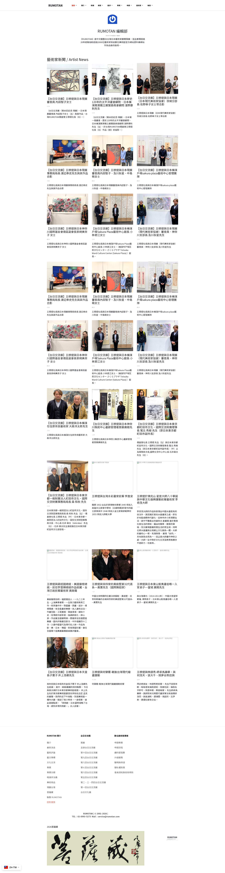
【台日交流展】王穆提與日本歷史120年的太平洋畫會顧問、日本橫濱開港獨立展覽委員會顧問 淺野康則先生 (112, 103)
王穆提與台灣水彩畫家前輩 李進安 (112, 496)
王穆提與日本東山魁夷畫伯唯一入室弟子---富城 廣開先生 (157, 585)
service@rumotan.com (109, 816)
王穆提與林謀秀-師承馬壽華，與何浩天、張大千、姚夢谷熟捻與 (156, 673)
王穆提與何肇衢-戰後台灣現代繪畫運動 (111, 673)
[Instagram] (114, 49)
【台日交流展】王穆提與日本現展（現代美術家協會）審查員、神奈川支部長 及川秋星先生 (157, 231)
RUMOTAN (88, 813)
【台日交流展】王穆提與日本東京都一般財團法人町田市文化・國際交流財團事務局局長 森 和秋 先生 (67, 498)
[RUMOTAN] (172, 837)
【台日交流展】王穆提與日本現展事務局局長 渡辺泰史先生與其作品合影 (67, 173)
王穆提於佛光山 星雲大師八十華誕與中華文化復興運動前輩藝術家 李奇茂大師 (157, 499)
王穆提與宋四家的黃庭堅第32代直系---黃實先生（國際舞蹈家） (112, 585)
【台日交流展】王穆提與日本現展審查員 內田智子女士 (67, 100)
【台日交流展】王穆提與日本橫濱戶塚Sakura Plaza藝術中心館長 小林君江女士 (112, 231)
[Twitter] (112, 49)
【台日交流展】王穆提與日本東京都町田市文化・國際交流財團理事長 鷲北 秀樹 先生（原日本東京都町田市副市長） (157, 429)
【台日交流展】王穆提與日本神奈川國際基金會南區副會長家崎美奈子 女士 (67, 231)
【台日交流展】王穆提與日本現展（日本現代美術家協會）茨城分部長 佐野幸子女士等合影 (157, 101)
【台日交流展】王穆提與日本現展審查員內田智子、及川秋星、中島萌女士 (112, 173)
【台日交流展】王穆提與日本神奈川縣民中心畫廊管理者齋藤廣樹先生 (112, 427)
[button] (74, 5)
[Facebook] (110, 49)
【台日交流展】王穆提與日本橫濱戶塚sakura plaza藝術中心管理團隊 (157, 173)
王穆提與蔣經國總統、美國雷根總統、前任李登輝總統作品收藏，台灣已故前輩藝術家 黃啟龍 (67, 587)
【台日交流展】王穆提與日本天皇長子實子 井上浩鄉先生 (67, 673)
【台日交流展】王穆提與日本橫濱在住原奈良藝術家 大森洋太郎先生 (67, 424)
